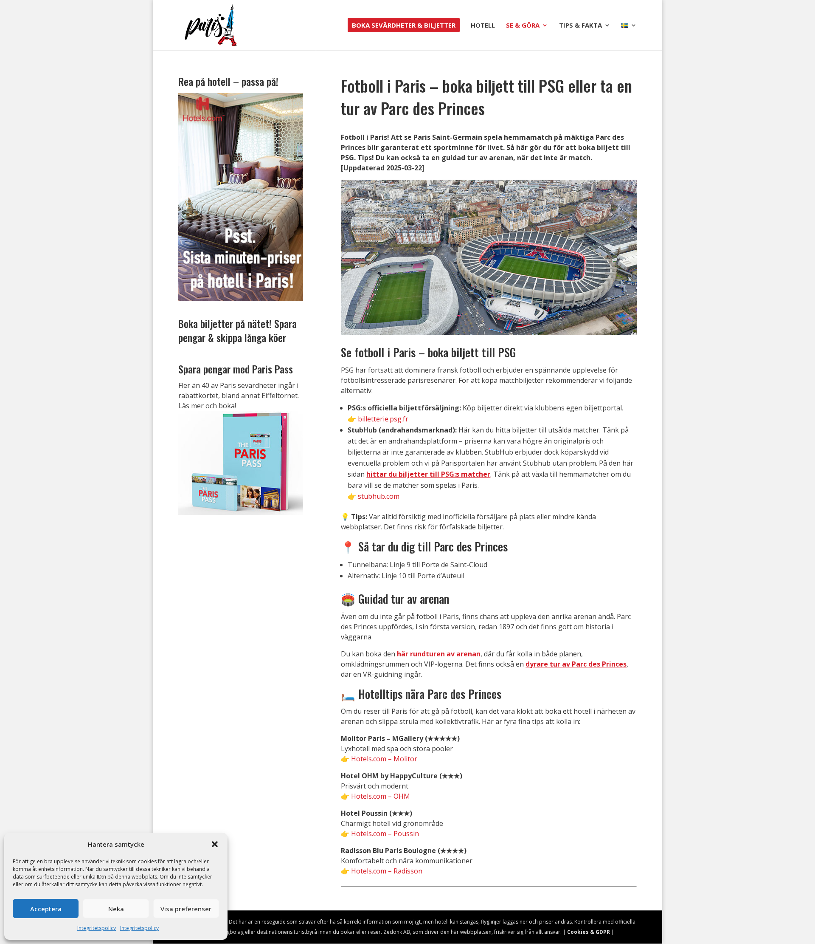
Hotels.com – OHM (380, 796)
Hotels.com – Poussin (385, 833)
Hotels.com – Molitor (384, 758)
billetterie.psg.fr (383, 419)
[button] (215, 844)
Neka (116, 908)
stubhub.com (378, 496)
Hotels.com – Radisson (386, 871)
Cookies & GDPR (588, 932)
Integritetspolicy (96, 928)
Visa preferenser (185, 908)
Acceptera (46, 908)
